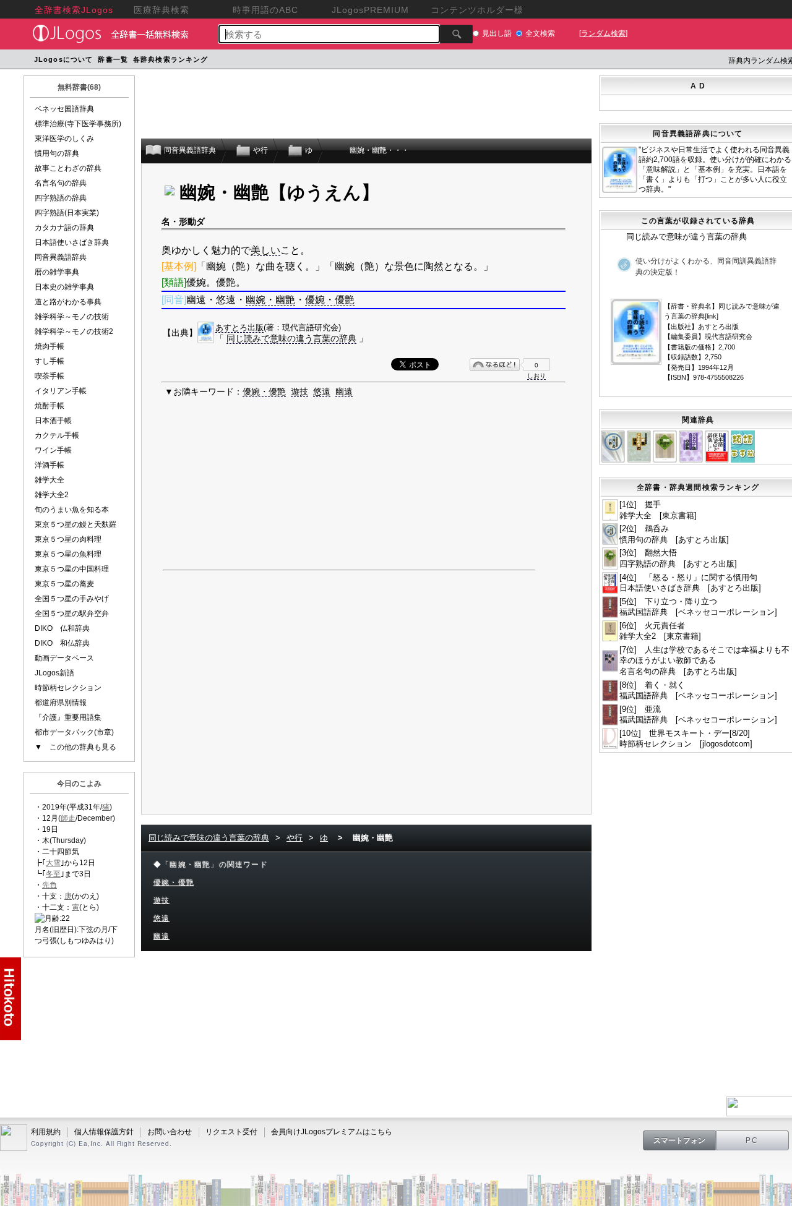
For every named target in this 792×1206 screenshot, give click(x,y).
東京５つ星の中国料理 (72, 569)
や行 (294, 837)
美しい (265, 250)
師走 (68, 818)
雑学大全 (49, 480)
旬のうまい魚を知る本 (72, 509)
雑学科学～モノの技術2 (74, 331)
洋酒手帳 (49, 465)
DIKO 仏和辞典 (62, 628)
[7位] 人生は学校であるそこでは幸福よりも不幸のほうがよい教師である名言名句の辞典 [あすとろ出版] (704, 660)
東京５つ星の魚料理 (68, 554)
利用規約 (46, 1131)
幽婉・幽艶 (270, 299)
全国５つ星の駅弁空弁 (72, 613)
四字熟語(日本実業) (67, 212)
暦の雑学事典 (57, 272)
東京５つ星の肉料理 (68, 539)
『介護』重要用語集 (68, 717)
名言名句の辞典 (61, 183)
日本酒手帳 (53, 420)
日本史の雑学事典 (64, 287)
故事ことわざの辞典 (68, 168)
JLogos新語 (54, 673)
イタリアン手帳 (61, 391)
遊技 (299, 391)
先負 (49, 885)
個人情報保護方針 (104, 1131)
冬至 (53, 874)
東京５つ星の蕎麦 (64, 583)
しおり (536, 375)
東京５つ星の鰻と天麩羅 (75, 524)
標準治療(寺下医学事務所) (78, 123)
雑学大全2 (52, 494)
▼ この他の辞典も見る (75, 747)
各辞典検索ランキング (170, 59)
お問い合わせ (169, 1131)
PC (752, 1140)
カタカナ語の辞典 (64, 227)
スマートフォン (679, 1140)
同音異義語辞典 (61, 257)
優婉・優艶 (330, 299)
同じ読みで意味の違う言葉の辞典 (291, 338)
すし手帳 (49, 361)
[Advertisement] (445, 61)
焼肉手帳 (49, 346)
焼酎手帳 (49, 405)
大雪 (53, 862)
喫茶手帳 (49, 376)
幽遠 (344, 391)
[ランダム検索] (603, 33)
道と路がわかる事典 (68, 301)
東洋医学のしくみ (64, 138)
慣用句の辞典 (57, 153)
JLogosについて (63, 59)
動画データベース (64, 658)
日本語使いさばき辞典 (72, 242)
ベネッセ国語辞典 (64, 109)
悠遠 (321, 391)
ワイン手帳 (53, 450)
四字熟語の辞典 (61, 198)
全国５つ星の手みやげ (72, 598)
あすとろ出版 (239, 327)
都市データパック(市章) (74, 732)
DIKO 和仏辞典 (62, 643)
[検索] (456, 34)
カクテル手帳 (57, 435)
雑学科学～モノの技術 (72, 316)
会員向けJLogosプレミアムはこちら (331, 1131)
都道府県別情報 (61, 702)
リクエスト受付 (231, 1131)
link (712, 316)
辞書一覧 (112, 59)
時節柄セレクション (68, 687)
